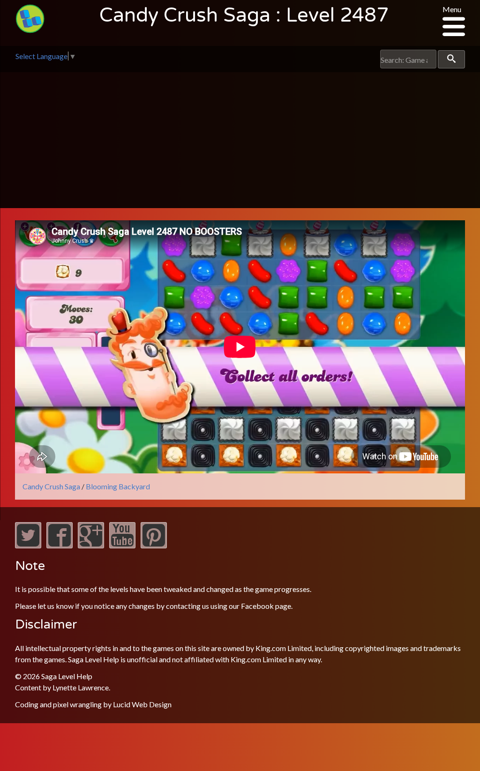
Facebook (257, 605)
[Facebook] (59, 545)
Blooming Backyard (118, 486)
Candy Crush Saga (51, 486)
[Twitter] (28, 545)
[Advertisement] (240, 142)
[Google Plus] (91, 545)
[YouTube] (122, 545)
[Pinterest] (154, 545)
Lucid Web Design (142, 704)
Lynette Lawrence (80, 687)
